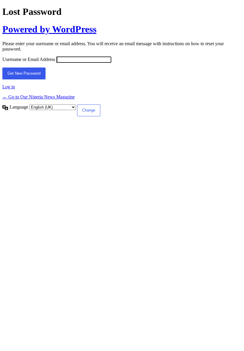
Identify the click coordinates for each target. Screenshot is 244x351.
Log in (8, 86)
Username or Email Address (28, 59)
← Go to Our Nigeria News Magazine (38, 96)
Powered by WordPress (49, 29)
